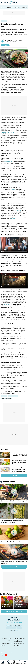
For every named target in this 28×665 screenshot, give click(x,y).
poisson (13, 218)
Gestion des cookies (19, 638)
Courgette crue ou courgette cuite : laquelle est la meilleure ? (12, 521)
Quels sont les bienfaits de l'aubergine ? (14, 501)
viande (14, 121)
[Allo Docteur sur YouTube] (6, 655)
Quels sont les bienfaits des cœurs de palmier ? (19, 455)
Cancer (19, 628)
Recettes (12, 17)
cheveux (3, 132)
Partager (6, 45)
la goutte (13, 189)
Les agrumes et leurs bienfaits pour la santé (7, 604)
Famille (17, 7)
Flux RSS (3, 645)
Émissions (24, 7)
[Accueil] (14, 620)
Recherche (19, 663)
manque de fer (8, 161)
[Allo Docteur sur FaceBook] (2, 655)
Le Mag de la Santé (11, 628)
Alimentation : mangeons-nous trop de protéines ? (19, 603)
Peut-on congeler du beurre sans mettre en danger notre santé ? (18, 469)
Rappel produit (17, 625)
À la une (2, 663)
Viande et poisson (13, 396)
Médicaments (14, 630)
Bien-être (9, 7)
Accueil (2, 17)
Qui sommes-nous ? (6, 638)
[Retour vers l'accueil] (14, 2)
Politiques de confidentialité (18, 640)
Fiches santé (14, 663)
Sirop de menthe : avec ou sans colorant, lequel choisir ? (19, 462)
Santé (2, 7)
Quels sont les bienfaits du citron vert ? (13, 542)
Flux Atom (16, 645)
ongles (8, 132)
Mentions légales (5, 640)
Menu (25, 663)
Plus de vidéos (9, 482)
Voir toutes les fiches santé (14, 611)
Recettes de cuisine (6, 398)
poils (12, 132)
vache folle (7, 304)
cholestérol (18, 210)
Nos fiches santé (10, 594)
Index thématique (19, 643)
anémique (21, 160)
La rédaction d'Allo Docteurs (15, 40)
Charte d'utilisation (6, 643)
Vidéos (8, 663)
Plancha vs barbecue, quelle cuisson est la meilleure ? (14, 562)
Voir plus (14, 475)
